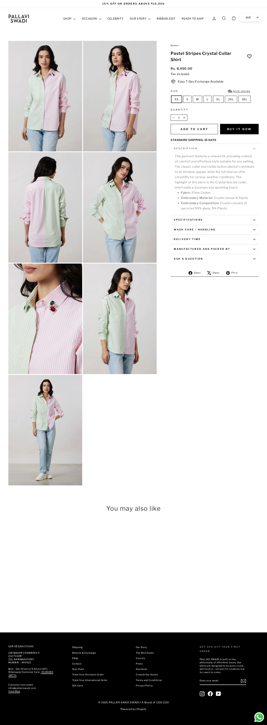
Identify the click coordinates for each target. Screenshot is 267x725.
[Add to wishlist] (249, 56)
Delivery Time (187, 239)
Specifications (188, 219)
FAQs (75, 658)
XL (218, 99)
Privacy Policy (144, 685)
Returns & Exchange (84, 652)
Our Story (141, 647)
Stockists (141, 669)
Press (139, 663)
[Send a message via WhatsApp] (259, 717)
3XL (244, 99)
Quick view (37, 609)
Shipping (77, 647)
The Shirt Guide (145, 652)
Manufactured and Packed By (202, 249)
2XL (231, 99)
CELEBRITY (115, 18)
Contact (77, 663)
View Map (14, 691)
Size (211, 91)
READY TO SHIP (193, 18)
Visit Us (140, 658)
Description (185, 148)
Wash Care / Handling (194, 229)
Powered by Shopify (133, 709)
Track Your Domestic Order (88, 674)
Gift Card (77, 685)
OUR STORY (138, 18)
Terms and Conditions (149, 680)
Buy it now (239, 129)
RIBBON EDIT (166, 18)
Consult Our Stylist (147, 674)
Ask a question (188, 258)
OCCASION (90, 18)
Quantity (179, 109)
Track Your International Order (90, 680)
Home (174, 45)
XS (176, 99)
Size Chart (78, 669)
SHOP (67, 18)
